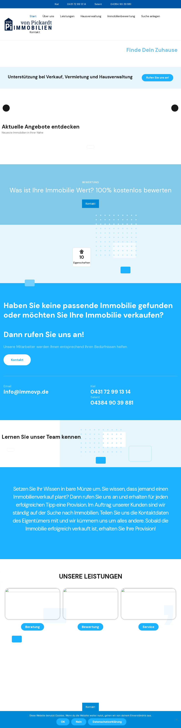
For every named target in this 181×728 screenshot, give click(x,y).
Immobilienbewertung (121, 16)
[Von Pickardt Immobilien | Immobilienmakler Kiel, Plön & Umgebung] (28, 24)
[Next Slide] (174, 108)
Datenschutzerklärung (107, 721)
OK (63, 721)
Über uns (48, 16)
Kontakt (35, 32)
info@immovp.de (26, 391)
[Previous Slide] (6, 108)
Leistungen (67, 16)
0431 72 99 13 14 (110, 391)
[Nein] (176, 719)
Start (33, 16)
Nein (79, 721)
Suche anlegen (150, 16)
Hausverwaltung (91, 16)
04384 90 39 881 (111, 402)
